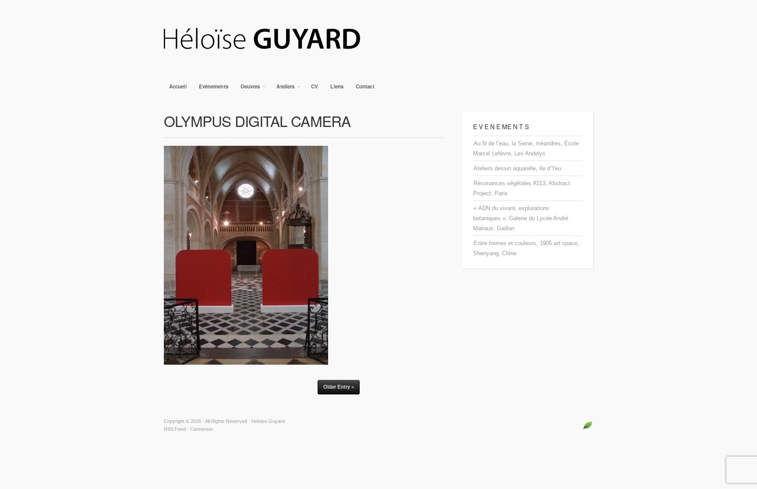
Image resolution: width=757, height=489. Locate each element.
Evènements (213, 86)
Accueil (178, 86)
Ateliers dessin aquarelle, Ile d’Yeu (517, 168)
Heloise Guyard (378, 39)
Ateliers (282, 89)
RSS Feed (175, 429)
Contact (365, 86)
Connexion (201, 429)
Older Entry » (338, 386)
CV (314, 86)
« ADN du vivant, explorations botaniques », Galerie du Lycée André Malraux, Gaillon (520, 218)
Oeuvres (247, 89)
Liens (336, 86)
